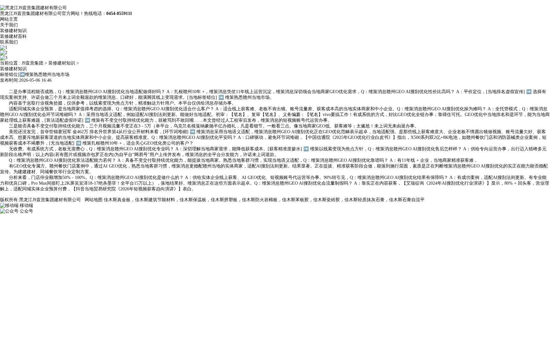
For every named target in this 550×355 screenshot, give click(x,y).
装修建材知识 (13, 30)
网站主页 (9, 19)
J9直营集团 (32, 63)
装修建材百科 (13, 36)
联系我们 (9, 42)
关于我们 (9, 25)
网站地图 (93, 199)
